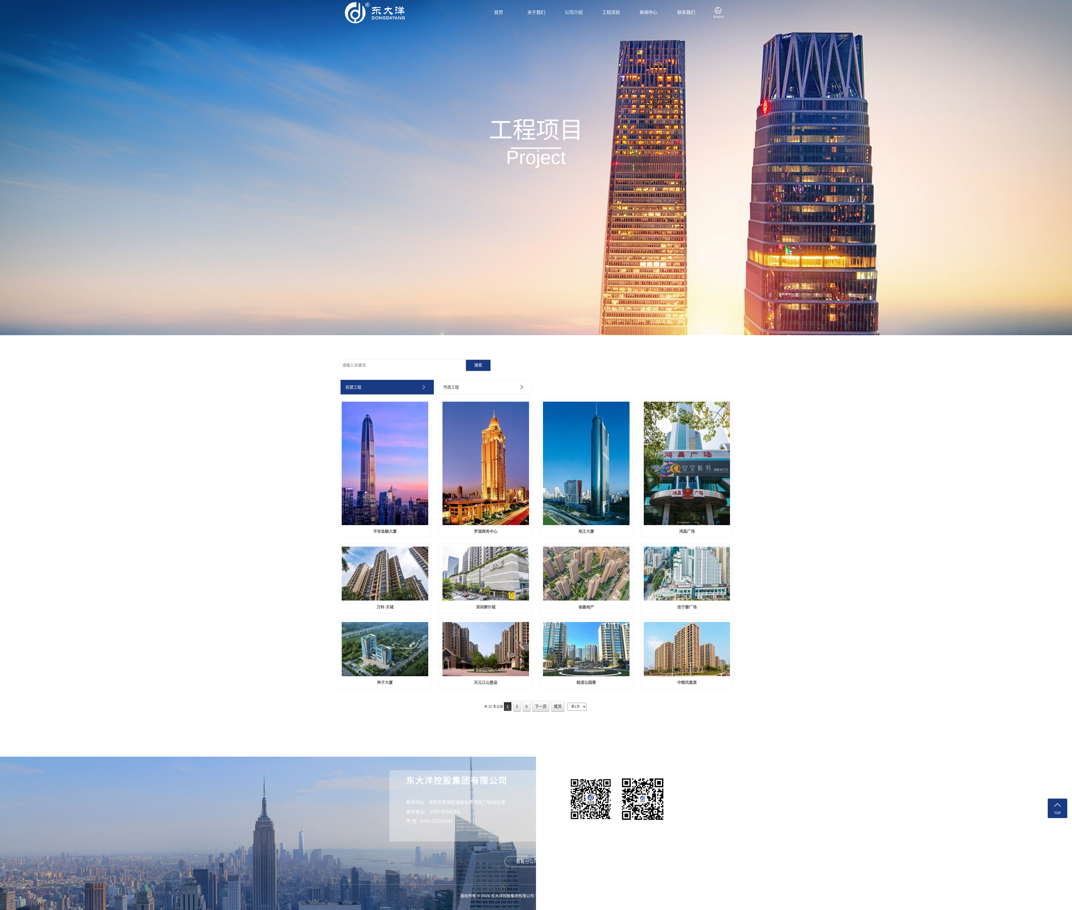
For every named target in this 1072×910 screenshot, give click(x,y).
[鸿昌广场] (687, 463)
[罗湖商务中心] (485, 463)
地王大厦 (586, 531)
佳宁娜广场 (687, 607)
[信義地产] (586, 574)
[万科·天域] (385, 574)
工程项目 (611, 12)
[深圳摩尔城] (485, 574)
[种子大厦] (385, 649)
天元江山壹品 (485, 682)
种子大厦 (385, 682)
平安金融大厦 (385, 531)
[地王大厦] (586, 463)
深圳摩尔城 (486, 607)
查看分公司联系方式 (536, 861)
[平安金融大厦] (385, 463)
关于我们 (536, 12)
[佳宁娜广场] (687, 574)
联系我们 (686, 12)
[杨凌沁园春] (586, 649)
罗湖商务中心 (485, 531)
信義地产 (586, 607)
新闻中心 (648, 12)
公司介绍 (574, 12)
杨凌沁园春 (586, 682)
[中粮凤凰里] (687, 649)
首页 (498, 12)
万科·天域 (385, 607)
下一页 (541, 706)
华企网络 (604, 896)
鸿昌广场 (687, 531)
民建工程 (353, 387)
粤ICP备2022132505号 (555, 896)
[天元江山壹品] (485, 649)
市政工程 (451, 387)
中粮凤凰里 (687, 682)
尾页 (558, 706)
